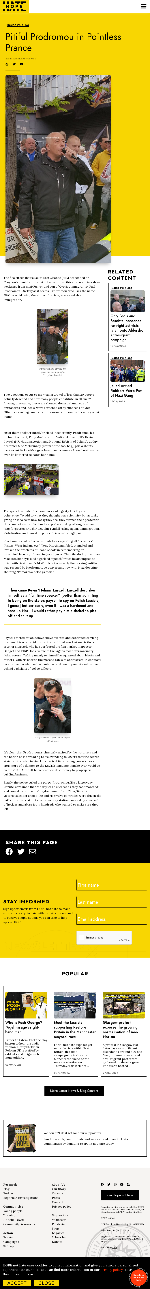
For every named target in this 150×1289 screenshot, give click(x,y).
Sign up (8, 1246)
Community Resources (19, 1224)
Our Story (59, 1189)
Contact (57, 1202)
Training (9, 1215)
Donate (57, 1242)
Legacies (58, 1233)
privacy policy (111, 1270)
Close (46, 1283)
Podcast (9, 1193)
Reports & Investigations (20, 1197)
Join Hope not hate (119, 1195)
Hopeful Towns (14, 1220)
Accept (17, 1283)
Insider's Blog (18, 25)
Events (8, 1237)
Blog (6, 1189)
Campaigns (11, 1242)
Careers (57, 1193)
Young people (12, 1211)
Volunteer (59, 1220)
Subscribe (58, 1237)
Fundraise (59, 1224)
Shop (55, 1228)
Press (56, 1197)
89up (114, 1247)
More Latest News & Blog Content (74, 1090)
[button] (143, 6)
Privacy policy (61, 1206)
